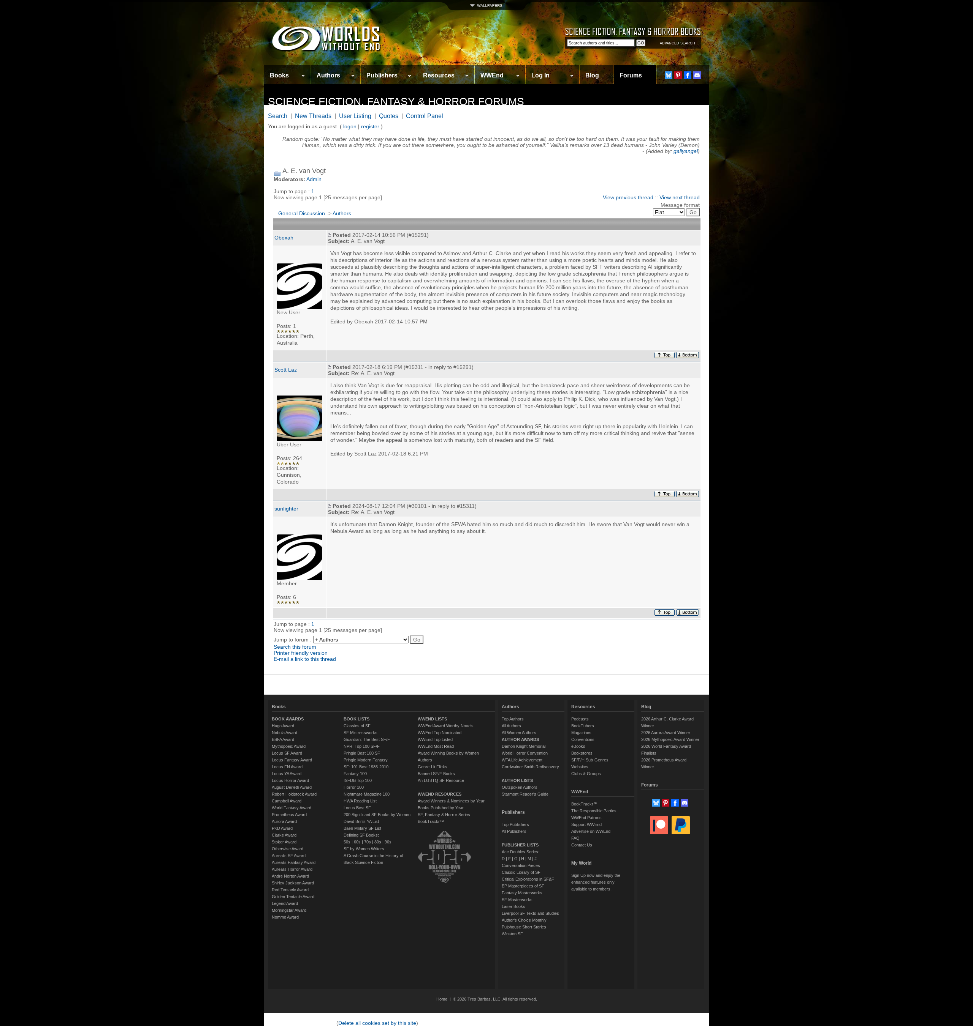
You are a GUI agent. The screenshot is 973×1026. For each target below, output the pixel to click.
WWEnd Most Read (436, 746)
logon (350, 126)
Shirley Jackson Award (293, 883)
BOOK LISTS (356, 719)
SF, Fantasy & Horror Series (444, 814)
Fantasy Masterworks (522, 892)
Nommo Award (285, 917)
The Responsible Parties (593, 811)
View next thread (679, 197)
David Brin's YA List (361, 821)
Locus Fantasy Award (292, 760)
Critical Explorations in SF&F (528, 879)
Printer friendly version (301, 653)
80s (377, 842)
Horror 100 (354, 787)
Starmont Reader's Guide (525, 794)
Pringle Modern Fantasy (366, 760)
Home (441, 999)
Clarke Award (284, 835)
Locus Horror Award (290, 780)
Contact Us (581, 845)
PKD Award (282, 828)
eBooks (578, 746)
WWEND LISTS (432, 719)
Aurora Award (284, 821)
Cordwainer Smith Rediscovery (530, 766)
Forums (631, 75)
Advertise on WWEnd (590, 831)
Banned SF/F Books (436, 773)
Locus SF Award (287, 753)
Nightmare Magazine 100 (367, 794)
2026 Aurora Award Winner (665, 732)
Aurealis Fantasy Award (293, 862)
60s (357, 842)
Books (279, 75)
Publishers (382, 75)
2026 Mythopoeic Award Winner (670, 739)
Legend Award (285, 903)
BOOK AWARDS (288, 719)
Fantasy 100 (355, 773)
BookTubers (582, 725)
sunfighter (286, 509)
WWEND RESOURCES (439, 794)
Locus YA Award (286, 773)
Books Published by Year (441, 807)
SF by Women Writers (364, 848)
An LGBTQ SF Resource (441, 780)
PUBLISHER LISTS (520, 845)
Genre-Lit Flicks (432, 766)
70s (367, 842)
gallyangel (685, 151)
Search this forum (295, 647)
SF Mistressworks (360, 732)
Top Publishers (515, 824)
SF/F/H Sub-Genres (590, 760)
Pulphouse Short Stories (524, 927)
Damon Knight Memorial (523, 746)
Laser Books (513, 906)
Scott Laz (285, 370)
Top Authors (513, 719)
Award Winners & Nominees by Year (451, 801)
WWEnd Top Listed (435, 739)
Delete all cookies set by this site (377, 1023)
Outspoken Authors (519, 787)
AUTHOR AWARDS (520, 739)
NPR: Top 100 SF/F (362, 746)
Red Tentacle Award (290, 889)
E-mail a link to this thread (305, 659)
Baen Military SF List (362, 828)
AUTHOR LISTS (517, 780)
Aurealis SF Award (289, 855)
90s (388, 842)
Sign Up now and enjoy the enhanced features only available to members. (595, 882)
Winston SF (512, 933)
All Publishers (514, 831)
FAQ (575, 838)
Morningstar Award (289, 910)
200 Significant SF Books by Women (377, 814)
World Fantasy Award (291, 807)
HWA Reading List (360, 801)
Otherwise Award (287, 848)
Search (277, 116)
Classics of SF (357, 725)
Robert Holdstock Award (294, 794)
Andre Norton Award (290, 876)
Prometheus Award (289, 814)
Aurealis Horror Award (292, 869)
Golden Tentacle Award (293, 896)
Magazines (581, 732)
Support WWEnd (586, 824)
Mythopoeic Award (289, 746)
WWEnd (492, 75)
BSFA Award (283, 739)
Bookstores (582, 753)
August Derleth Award (292, 787)
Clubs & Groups (586, 773)
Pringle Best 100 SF (362, 753)
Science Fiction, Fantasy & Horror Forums (396, 101)
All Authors (511, 725)
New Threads (313, 116)
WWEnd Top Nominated (439, 732)
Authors (328, 75)
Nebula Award (284, 732)
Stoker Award (284, 842)
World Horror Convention (525, 753)
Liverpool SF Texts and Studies (530, 913)
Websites (579, 766)
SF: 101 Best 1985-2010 (366, 766)
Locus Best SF (357, 807)
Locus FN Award (287, 766)
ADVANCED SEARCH (677, 43)
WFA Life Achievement (522, 760)
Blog (592, 75)
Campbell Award (286, 801)
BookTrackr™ (431, 821)
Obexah (283, 238)
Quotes (388, 116)
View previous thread (628, 197)
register (370, 126)
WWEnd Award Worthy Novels (446, 725)
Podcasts (580, 719)
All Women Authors (519, 732)
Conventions (582, 739)
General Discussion (301, 213)
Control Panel (424, 116)
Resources (439, 75)
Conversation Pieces (521, 865)
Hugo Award (283, 725)
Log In (540, 75)
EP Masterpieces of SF (523, 886)
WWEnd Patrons (586, 817)
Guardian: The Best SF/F (367, 739)
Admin (314, 179)
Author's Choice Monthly (524, 920)
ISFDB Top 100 (358, 780)
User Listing (355, 116)
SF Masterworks (517, 899)
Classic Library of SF (521, 872)
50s (347, 842)
